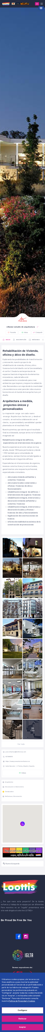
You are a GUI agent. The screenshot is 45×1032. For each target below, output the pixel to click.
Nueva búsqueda (12, 864)
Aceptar (22, 1027)
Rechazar (22, 1019)
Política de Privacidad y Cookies (22, 1001)
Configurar (22, 1010)
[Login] (37, 3)
